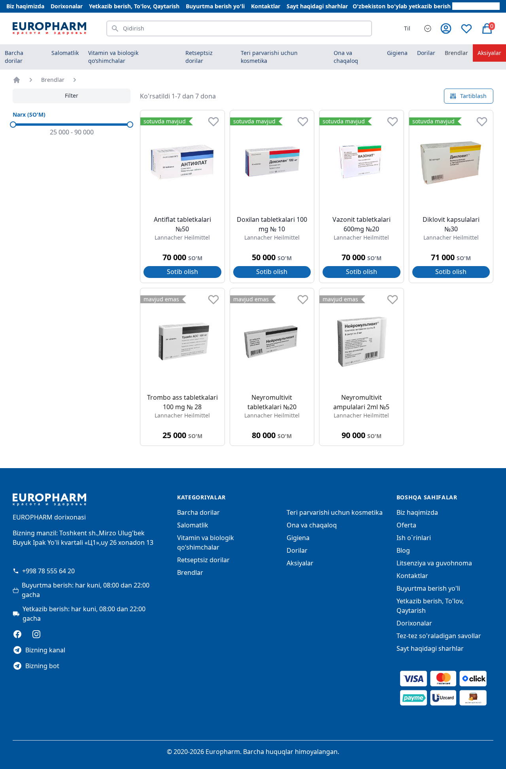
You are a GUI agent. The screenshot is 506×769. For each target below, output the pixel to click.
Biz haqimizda (25, 6)
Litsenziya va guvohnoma (434, 563)
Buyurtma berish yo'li (215, 6)
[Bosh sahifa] (17, 80)
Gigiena (298, 537)
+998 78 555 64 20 (48, 571)
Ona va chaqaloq (312, 525)
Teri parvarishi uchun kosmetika (335, 512)
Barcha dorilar (14, 56)
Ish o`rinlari (413, 537)
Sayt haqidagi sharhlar (317, 6)
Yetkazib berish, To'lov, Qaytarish (134, 6)
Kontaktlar (265, 6)
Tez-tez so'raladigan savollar (438, 635)
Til (407, 28)
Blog (403, 550)
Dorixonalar (67, 6)
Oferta (406, 525)
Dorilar (297, 550)
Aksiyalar (489, 53)
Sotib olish (182, 271)
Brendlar (456, 53)
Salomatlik (192, 525)
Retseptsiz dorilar (203, 559)
